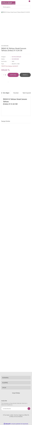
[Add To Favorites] (8, 81)
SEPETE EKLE (13, 75)
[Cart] (29, 2)
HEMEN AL (25, 75)
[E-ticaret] (16, 423)
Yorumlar (16, 93)
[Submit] (29, 408)
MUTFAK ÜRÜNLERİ (16, 56)
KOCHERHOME (4, 45)
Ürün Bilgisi (6, 93)
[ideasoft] (7, 424)
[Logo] (8, 2)
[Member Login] (24, 2)
